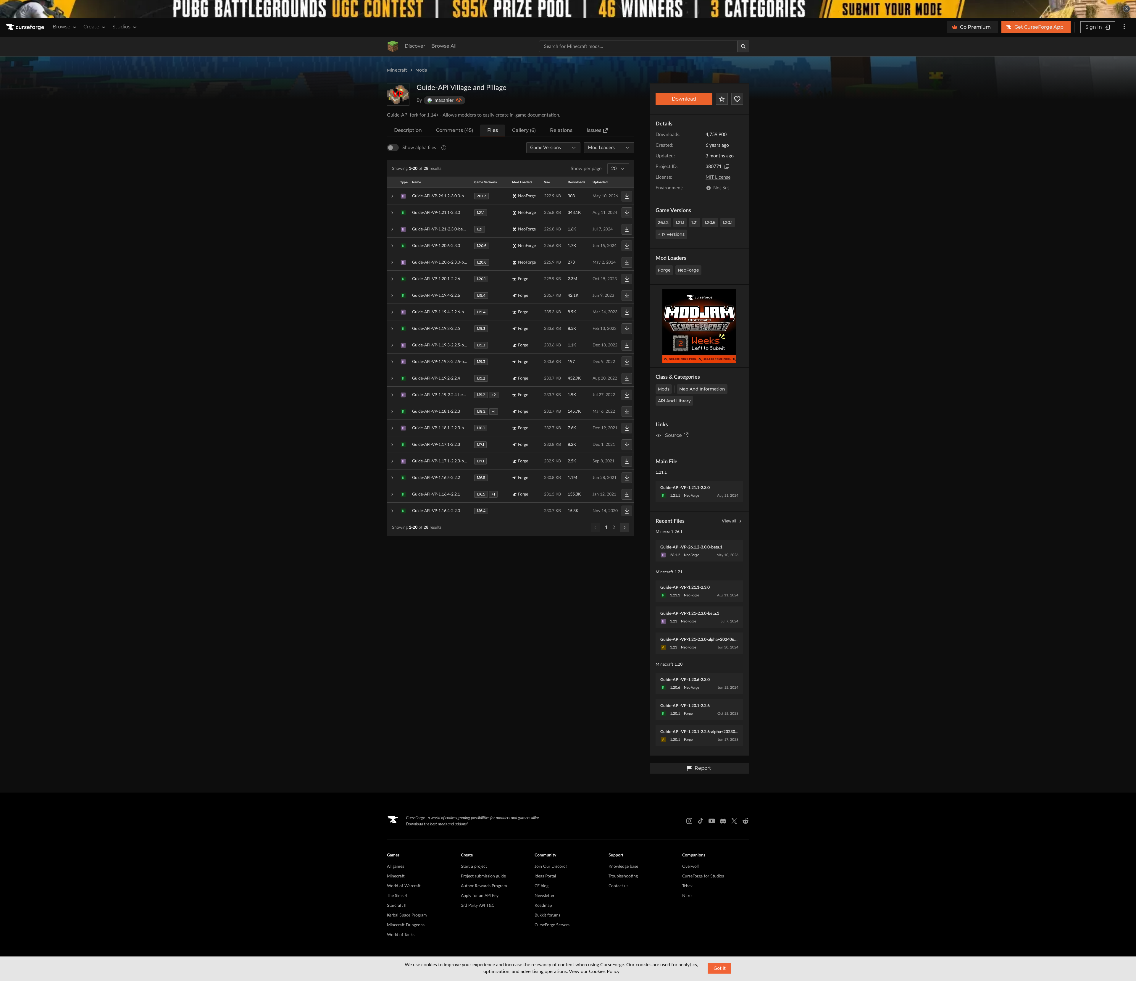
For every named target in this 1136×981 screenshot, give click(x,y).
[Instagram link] (689, 821)
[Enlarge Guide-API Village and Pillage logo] (398, 94)
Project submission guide (483, 876)
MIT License (718, 177)
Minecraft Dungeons (406, 925)
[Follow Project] (737, 99)
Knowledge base (623, 866)
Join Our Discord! (551, 866)
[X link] (734, 821)
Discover (415, 46)
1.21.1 (680, 222)
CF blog (541, 886)
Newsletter (544, 896)
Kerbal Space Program (407, 915)
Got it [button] (720, 968)
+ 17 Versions (671, 234)
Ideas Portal (545, 876)
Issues (594, 130)
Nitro (687, 896)
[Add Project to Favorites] (722, 99)
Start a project (474, 866)
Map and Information (702, 389)
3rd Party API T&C (477, 905)
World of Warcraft (404, 886)
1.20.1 (727, 222)
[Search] (743, 46)
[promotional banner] (568, 9)
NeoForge (688, 270)
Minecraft (397, 70)
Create (91, 27)
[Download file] (627, 196)
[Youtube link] (711, 821)
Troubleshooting (623, 876)
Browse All (443, 46)
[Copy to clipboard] (727, 167)
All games (395, 866)
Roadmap (543, 905)
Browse (61, 27)
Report (703, 768)
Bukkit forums (547, 915)
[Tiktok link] (700, 821)
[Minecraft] (393, 46)
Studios (121, 27)
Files (492, 130)
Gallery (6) (524, 130)
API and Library (674, 401)
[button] (510, 196)
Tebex (687, 886)
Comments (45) (454, 130)
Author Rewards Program (484, 886)
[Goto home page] (26, 27)
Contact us (618, 886)
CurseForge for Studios (703, 876)
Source (673, 435)
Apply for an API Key (479, 896)
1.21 (694, 222)
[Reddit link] (745, 821)
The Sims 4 (397, 896)
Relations (561, 130)
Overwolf (690, 866)
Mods (421, 70)
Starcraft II (396, 905)
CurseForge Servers (552, 925)
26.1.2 (663, 222)
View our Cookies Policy (594, 971)
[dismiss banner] (1126, 8)
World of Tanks (400, 935)
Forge (664, 270)
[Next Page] (624, 527)
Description (408, 130)
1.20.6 (710, 222)
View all (729, 521)
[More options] (1124, 27)
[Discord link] (723, 821)
